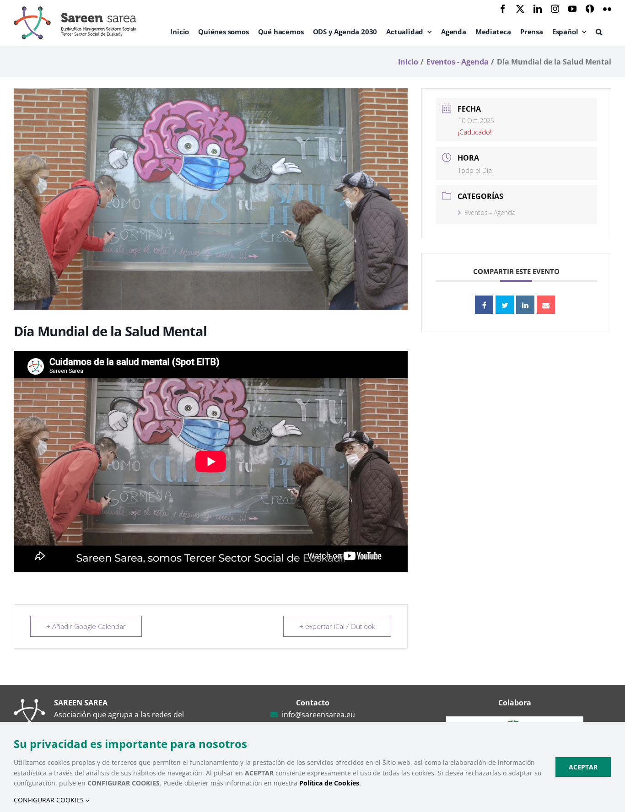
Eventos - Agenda (490, 212)
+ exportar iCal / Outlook (337, 626)
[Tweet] (505, 305)
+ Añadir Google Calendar (86, 626)
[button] (599, 31)
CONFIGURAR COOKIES (50, 800)
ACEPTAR (583, 767)
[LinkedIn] (525, 305)
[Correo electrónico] (546, 305)
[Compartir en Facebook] (484, 305)
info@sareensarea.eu (318, 715)
